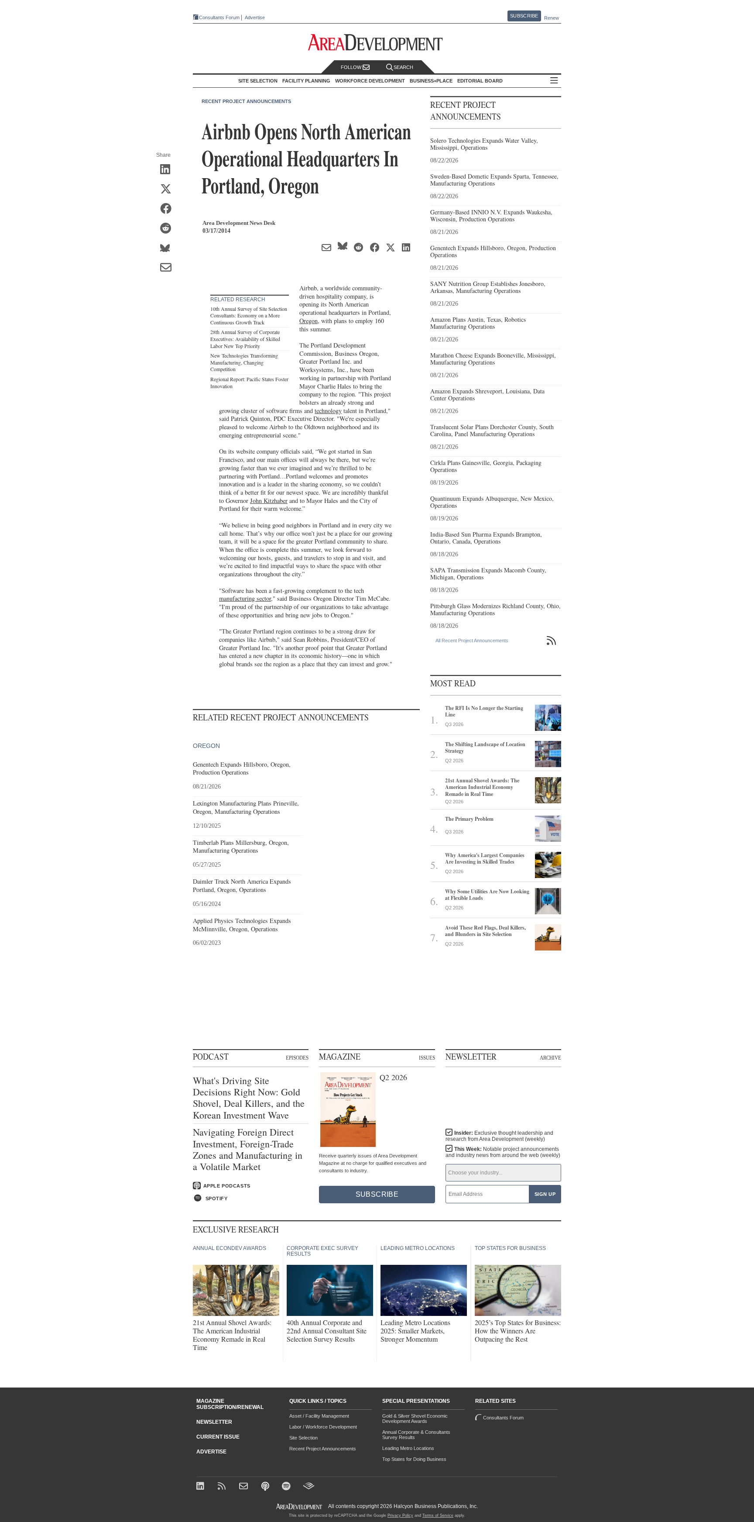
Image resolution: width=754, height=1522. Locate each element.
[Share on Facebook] (168, 209)
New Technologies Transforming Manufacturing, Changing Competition (244, 362)
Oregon (308, 321)
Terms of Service (437, 1515)
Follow (352, 67)
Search (403, 67)
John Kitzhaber (269, 500)
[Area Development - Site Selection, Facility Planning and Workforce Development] (377, 42)
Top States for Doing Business (414, 1459)
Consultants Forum (219, 17)
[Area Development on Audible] (308, 1486)
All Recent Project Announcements (471, 640)
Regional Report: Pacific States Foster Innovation (249, 382)
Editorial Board (480, 80)
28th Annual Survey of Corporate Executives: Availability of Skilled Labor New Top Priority (245, 338)
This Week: (503, 1152)
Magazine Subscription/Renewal (230, 1404)
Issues (427, 1057)
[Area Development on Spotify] (287, 1486)
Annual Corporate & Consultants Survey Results (416, 1434)
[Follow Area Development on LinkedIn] (201, 1486)
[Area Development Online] (299, 1506)
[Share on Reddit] (168, 229)
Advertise (255, 17)
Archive (550, 1057)
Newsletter (214, 1422)
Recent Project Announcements (246, 101)
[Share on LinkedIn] (168, 170)
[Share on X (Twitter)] (168, 189)
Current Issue (218, 1437)
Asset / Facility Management (319, 1416)
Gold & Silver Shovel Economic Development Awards (415, 1418)
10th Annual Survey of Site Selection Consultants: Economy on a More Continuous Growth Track (248, 315)
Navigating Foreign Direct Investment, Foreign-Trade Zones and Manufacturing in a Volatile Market (247, 1149)
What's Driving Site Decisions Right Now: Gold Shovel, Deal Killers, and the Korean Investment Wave (249, 1098)
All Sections (554, 81)
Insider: (499, 1136)
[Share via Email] (168, 268)
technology (328, 410)
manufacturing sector (245, 598)
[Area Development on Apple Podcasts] (265, 1486)
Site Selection (303, 1437)
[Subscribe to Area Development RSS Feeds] (223, 1486)
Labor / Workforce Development (323, 1426)
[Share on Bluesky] (168, 248)
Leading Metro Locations (408, 1448)
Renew (551, 18)
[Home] (244, 1486)
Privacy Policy (400, 1515)
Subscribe (524, 15)
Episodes (297, 1057)
